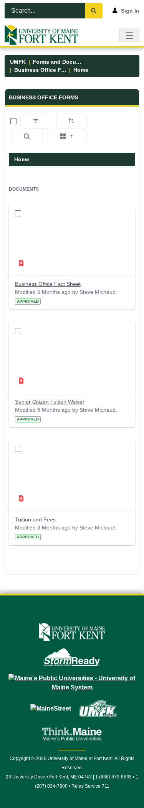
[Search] (93, 10)
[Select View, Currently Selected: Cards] (67, 136)
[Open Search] (27, 136)
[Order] (71, 121)
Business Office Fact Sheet (48, 284)
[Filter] (35, 121)
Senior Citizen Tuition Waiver (49, 402)
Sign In (130, 11)
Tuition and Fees (35, 519)
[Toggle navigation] (129, 35)
